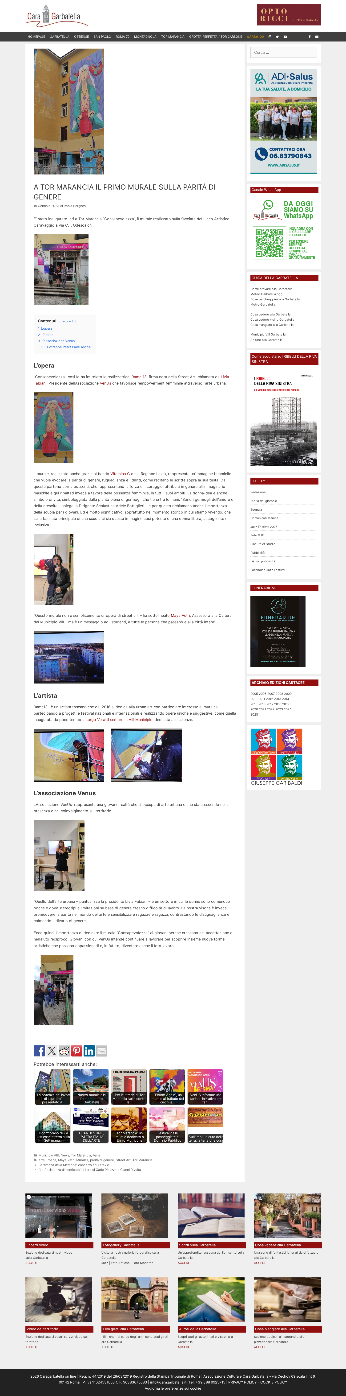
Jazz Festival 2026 (264, 527)
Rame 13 (139, 376)
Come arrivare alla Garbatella (271, 289)
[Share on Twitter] (51, 1050)
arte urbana (47, 1160)
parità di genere (102, 1160)
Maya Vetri (180, 615)
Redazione (258, 492)
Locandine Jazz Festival (267, 570)
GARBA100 (255, 36)
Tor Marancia (173, 36)
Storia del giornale (263, 501)
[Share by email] (101, 1050)
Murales (82, 1160)
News (65, 1155)
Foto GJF (257, 535)
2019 (285, 704)
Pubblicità (257, 553)
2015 (253, 704)
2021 (262, 709)
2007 (271, 694)
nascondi (67, 321)
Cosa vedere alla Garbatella (270, 314)
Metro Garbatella (262, 304)
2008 (279, 694)
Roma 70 (122, 36)
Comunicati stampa (264, 518)
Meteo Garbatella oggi (267, 294)
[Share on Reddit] (64, 1050)
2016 (262, 704)
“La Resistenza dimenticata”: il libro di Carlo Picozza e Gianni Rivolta (90, 1170)
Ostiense (81, 36)
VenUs (105, 383)
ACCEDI (30, 1263)
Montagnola (145, 36)
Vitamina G (120, 473)
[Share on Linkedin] (89, 1050)
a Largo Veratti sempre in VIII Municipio (117, 719)
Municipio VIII (49, 1155)
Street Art (123, 1160)
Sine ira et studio (262, 544)
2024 (287, 709)
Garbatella (59, 36)
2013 (277, 699)
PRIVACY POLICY (242, 1382)
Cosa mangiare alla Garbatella (272, 325)
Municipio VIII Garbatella (268, 334)
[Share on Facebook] (39, 1050)
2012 (269, 699)
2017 (269, 704)
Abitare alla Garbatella (266, 340)
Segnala (256, 509)
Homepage (36, 36)
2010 (253, 699)
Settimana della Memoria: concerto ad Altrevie (74, 1165)
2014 (285, 699)
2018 (277, 704)
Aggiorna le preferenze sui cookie (173, 1388)
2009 (288, 694)
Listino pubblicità (262, 561)
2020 (254, 709)
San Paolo (102, 36)
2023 (279, 709)
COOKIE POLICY (273, 1382)
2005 (254, 694)
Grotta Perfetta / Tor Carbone (215, 36)
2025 (254, 714)
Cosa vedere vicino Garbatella (272, 319)
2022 (270, 709)
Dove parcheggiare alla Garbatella (275, 299)
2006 (262, 694)
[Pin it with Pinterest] (76, 1050)
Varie (97, 1155)
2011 (261, 699)
